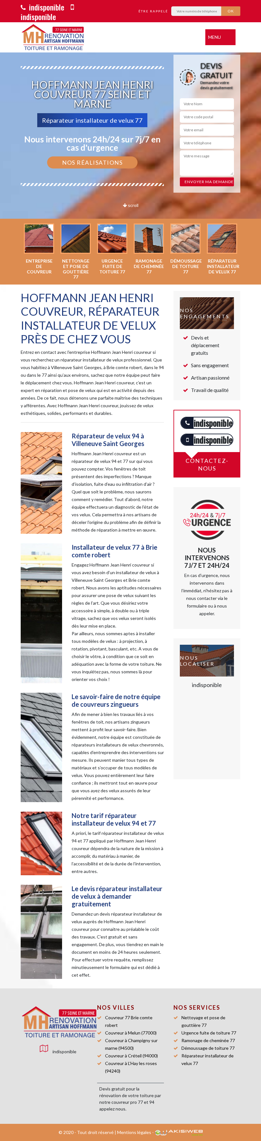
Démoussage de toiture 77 (208, 1048)
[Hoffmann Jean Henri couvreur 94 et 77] (52, 37)
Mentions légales (134, 1132)
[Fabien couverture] (49, 1022)
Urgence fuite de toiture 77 (208, 1032)
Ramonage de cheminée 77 (208, 1040)
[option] (39, 248)
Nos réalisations (92, 162)
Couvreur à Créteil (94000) (131, 1055)
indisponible (45, 7)
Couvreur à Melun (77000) (131, 1032)
